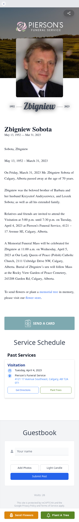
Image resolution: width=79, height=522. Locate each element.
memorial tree (49, 291)
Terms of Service (49, 505)
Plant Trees (56, 390)
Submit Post (39, 476)
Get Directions (23, 390)
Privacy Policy (29, 505)
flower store (33, 297)
